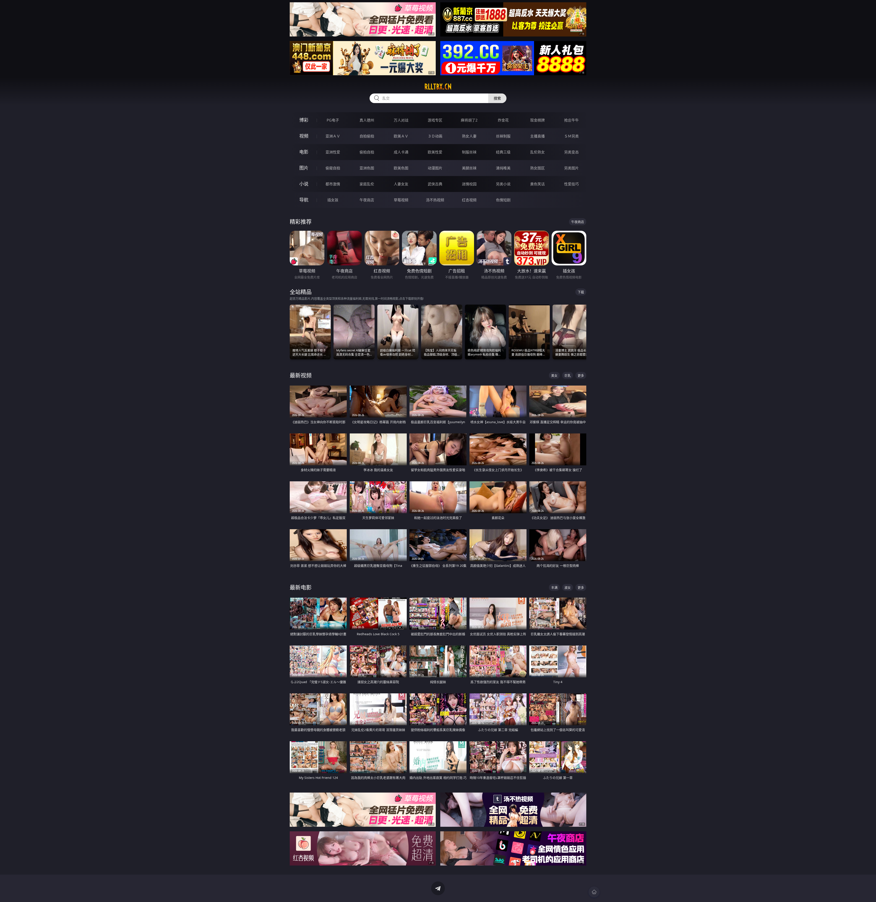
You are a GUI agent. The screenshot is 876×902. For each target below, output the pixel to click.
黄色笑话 (537, 184)
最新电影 (301, 587)
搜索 (497, 98)
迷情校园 (469, 184)
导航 (303, 200)
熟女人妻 (469, 136)
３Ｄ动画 (435, 136)
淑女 (567, 587)
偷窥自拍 (333, 168)
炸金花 (503, 120)
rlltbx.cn (438, 86)
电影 (303, 152)
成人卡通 (401, 152)
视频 (303, 136)
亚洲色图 (367, 168)
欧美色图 (401, 168)
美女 (554, 375)
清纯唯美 (503, 168)
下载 (581, 292)
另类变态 (571, 152)
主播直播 (537, 136)
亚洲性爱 (333, 152)
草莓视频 (401, 199)
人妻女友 (401, 184)
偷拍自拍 (367, 152)
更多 (581, 375)
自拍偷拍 (367, 136)
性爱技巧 (571, 184)
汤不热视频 (435, 199)
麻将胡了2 (469, 120)
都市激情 (333, 184)
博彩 (303, 120)
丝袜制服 (503, 136)
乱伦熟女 (537, 152)
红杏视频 (469, 199)
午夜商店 (367, 199)
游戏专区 (435, 120)
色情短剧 (503, 199)
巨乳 (567, 375)
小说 (303, 184)
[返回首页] (594, 891)
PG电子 (333, 120)
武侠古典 (435, 184)
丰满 (554, 587)
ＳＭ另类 (571, 136)
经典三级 (503, 152)
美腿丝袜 (469, 168)
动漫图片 (435, 168)
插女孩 (332, 199)
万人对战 (401, 120)
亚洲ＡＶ (333, 136)
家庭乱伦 (367, 184)
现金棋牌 (537, 120)
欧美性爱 (435, 152)
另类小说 (503, 184)
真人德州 (367, 120)
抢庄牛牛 (571, 120)
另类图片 (571, 168)
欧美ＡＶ (401, 136)
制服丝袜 (469, 152)
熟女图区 (537, 168)
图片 (303, 168)
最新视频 (301, 375)
